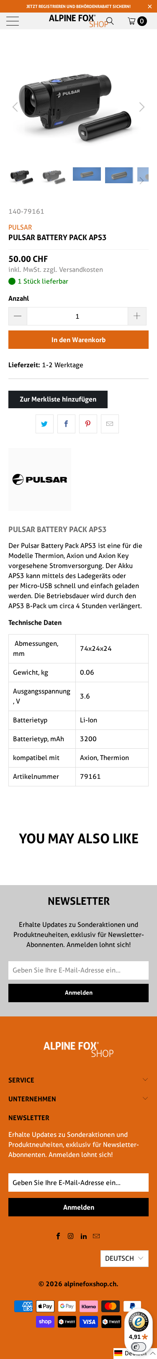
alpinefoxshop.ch (90, 1284)
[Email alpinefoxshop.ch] (96, 1237)
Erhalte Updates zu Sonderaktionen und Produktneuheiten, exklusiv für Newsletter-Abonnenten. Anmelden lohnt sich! (73, 1145)
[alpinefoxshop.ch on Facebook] (58, 1237)
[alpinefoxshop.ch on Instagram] (71, 1237)
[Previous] (16, 107)
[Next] (140, 107)
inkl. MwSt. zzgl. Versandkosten (55, 270)
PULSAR (20, 227)
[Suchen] (110, 21)
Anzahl (18, 298)
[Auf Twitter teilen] (45, 424)
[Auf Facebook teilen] (66, 424)
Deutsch (119, 1258)
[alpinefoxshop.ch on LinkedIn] (84, 1237)
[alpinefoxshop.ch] (78, 21)
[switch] (138, 1346)
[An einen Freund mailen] (110, 424)
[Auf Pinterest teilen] (88, 424)
